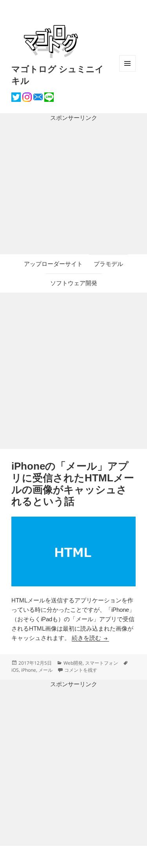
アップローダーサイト (53, 263)
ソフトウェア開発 (73, 283)
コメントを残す (80, 670)
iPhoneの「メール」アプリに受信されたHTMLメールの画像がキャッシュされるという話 (72, 483)
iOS (15, 670)
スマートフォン (101, 663)
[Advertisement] (73, 188)
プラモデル (108, 263)
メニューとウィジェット (127, 71)
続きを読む (90, 638)
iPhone (28, 670)
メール (45, 670)
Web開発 (73, 663)
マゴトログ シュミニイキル (57, 74)
